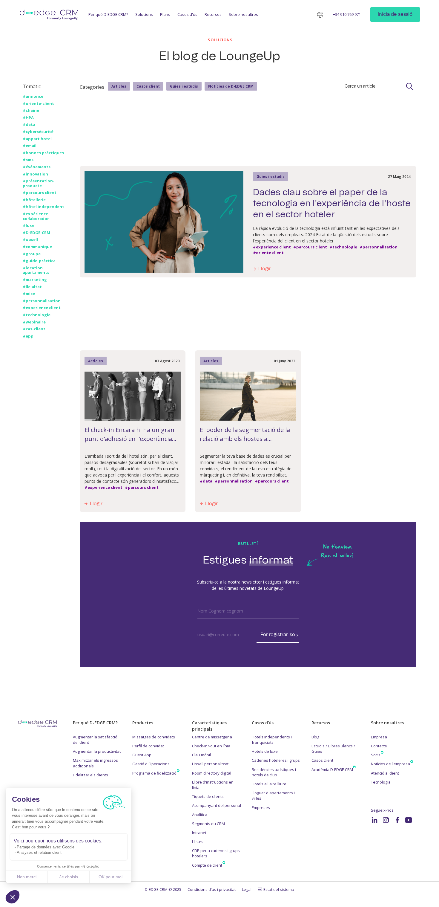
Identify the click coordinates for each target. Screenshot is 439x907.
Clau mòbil (201, 755)
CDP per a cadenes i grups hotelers (216, 853)
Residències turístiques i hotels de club (274, 772)
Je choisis (68, 876)
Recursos (213, 14)
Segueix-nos (382, 810)
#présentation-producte (38, 183)
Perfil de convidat (148, 746)
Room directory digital (211, 773)
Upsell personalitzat (210, 763)
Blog (315, 737)
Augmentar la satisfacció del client (95, 739)
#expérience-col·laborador (36, 216)
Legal (246, 889)
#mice (29, 293)
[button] (12, 897)
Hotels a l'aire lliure (269, 784)
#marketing (35, 279)
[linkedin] (374, 820)
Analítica (199, 814)
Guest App (141, 755)
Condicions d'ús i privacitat (212, 889)
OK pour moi (110, 876)
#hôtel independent (43, 206)
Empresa (379, 737)
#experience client (42, 308)
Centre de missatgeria (212, 737)
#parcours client (39, 192)
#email (29, 145)
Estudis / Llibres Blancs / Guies (333, 748)
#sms (28, 160)
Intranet (199, 832)
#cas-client (34, 329)
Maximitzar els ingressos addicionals (95, 763)
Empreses (261, 807)
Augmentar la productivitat (97, 751)
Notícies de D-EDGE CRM (231, 86)
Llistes (197, 841)
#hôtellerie (34, 200)
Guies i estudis (184, 86)
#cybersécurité (38, 131)
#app (28, 336)
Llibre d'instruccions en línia (213, 784)
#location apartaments (36, 270)
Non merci (26, 876)
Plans (165, 14)
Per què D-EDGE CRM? (108, 14)
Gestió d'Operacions (151, 763)
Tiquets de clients (208, 796)
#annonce (33, 96)
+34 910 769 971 (347, 14)
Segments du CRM (208, 823)
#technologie (36, 315)
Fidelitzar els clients (90, 775)
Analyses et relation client (39, 852)
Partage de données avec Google (45, 847)
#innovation (35, 174)
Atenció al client (385, 773)
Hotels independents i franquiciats (272, 739)
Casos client (148, 86)
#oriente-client (38, 103)
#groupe (32, 254)
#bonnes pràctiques (43, 153)
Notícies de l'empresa (390, 763)
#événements (36, 167)
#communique (37, 247)
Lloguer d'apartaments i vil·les (273, 795)
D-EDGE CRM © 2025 (163, 889)
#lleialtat (32, 287)
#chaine (31, 110)
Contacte (379, 746)
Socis (375, 755)
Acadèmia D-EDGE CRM (332, 769)
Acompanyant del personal (216, 805)
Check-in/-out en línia (211, 746)
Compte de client (207, 865)
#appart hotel (37, 139)
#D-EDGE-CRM (36, 232)
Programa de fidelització (154, 773)
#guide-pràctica (39, 261)
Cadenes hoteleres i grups (276, 760)
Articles (118, 86)
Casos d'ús (187, 14)
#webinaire (34, 322)
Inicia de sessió (395, 14)
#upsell (30, 239)
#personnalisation (42, 301)
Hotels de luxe (265, 751)
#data (29, 124)
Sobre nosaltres (243, 14)
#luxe (28, 225)
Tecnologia (381, 782)
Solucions (144, 14)
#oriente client (268, 253)
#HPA (28, 117)
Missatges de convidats (153, 737)
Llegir (264, 268)
